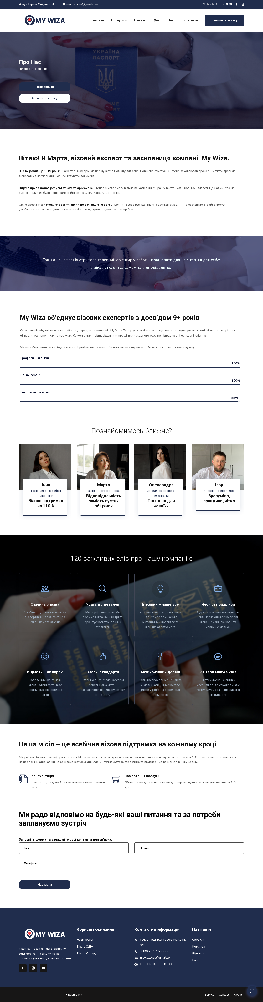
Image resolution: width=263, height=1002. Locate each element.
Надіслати (45, 885)
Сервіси (198, 940)
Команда (198, 946)
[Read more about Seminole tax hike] (236, 4)
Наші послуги (86, 940)
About (238, 995)
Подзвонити (45, 87)
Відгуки (198, 953)
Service (209, 995)
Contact (224, 995)
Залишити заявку (224, 20)
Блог (172, 20)
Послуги (117, 20)
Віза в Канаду (86, 953)
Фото (157, 20)
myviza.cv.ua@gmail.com (82, 4)
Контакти (191, 20)
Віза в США (85, 946)
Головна (97, 20)
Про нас (140, 20)
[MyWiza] (45, 20)
